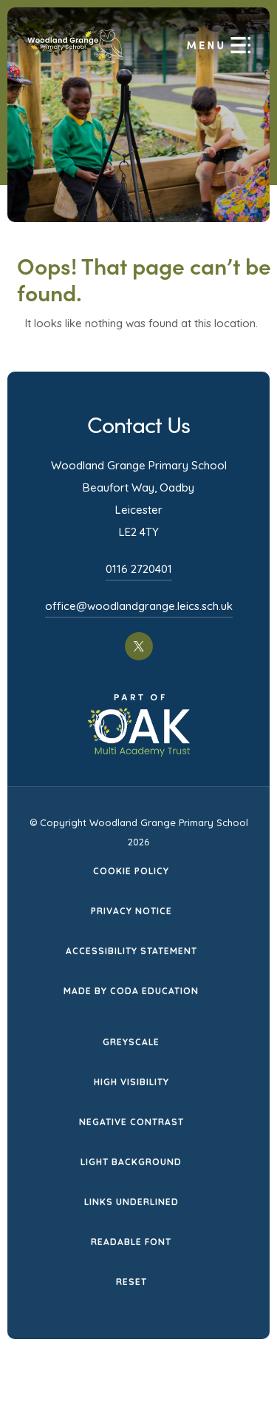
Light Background (131, 1161)
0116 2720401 (139, 569)
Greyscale (131, 1041)
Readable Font (131, 1241)
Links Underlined (131, 1201)
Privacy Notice (131, 910)
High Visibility (131, 1081)
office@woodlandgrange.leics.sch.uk (139, 606)
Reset (131, 1281)
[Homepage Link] (76, 60)
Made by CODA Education (131, 992)
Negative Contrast (131, 1121)
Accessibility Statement (131, 950)
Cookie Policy (131, 870)
